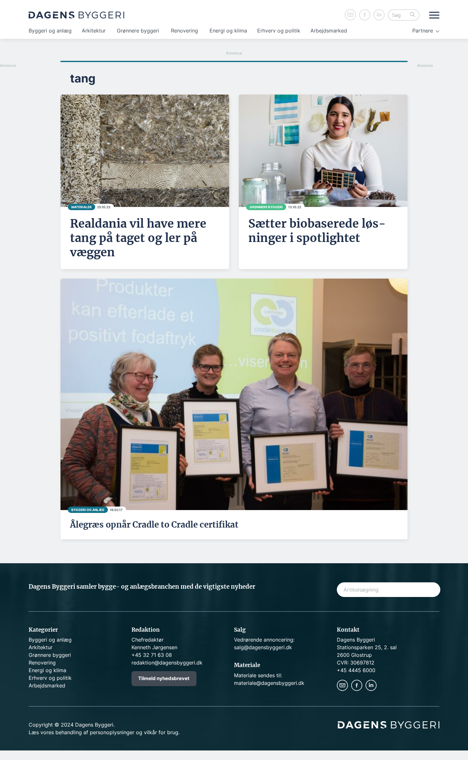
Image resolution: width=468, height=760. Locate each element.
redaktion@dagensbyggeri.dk (166, 662)
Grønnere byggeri (138, 30)
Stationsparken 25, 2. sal (367, 647)
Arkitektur (94, 30)
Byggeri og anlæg (50, 30)
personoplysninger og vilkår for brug (134, 732)
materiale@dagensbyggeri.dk (269, 683)
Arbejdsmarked (328, 30)
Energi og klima (228, 30)
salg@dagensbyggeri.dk (263, 647)
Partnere (422, 30)
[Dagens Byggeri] (76, 15)
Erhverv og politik (278, 30)
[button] (412, 15)
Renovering (184, 30)
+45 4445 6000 (356, 670)
